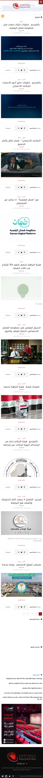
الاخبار (23, 79)
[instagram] (6, 776)
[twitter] (21, 70)
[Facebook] (13, 776)
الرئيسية (40, 14)
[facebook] (24, 70)
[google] (18, 70)
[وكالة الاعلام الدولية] (21, 2)
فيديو (21, 21)
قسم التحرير (33, 70)
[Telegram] (2, 776)
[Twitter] (9, 776)
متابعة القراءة (21, 63)
